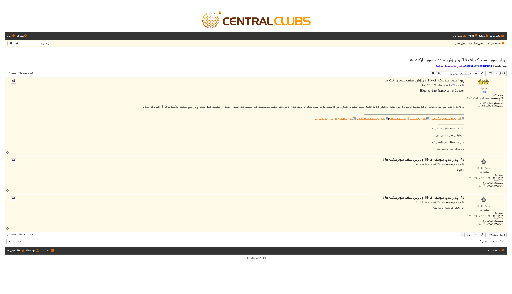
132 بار (482, 185)
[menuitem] (484, 36)
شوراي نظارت (457, 66)
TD (453, 85)
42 (496, 175)
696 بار (483, 103)
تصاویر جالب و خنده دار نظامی (371, 118)
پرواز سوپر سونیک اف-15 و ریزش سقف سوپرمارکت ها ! (456, 60)
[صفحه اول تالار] (256, 19)
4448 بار (481, 106)
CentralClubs (252, 258)
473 (495, 95)
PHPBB (262, 258)
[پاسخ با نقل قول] (13, 81)
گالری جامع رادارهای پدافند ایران (446, 118)
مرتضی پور (450, 164)
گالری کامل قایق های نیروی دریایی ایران (334, 118)
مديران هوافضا (443, 66)
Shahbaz (468, 66)
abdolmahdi (486, 66)
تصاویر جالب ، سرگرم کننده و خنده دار (408, 118)
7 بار (484, 183)
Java (476, 66)
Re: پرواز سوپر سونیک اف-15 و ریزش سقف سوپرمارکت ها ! (423, 160)
